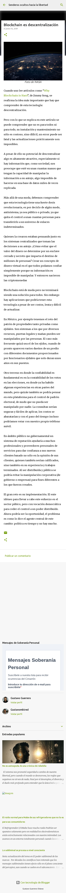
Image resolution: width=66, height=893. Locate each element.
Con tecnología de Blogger (35, 882)
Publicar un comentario (18, 555)
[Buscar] (62, 5)
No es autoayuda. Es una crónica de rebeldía (24, 766)
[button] (5, 35)
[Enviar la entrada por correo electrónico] (5, 534)
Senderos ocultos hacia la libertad (28, 4)
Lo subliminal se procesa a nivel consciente (23, 850)
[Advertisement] (33, 599)
